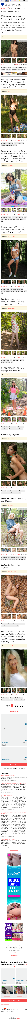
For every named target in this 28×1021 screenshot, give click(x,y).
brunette (9, 67)
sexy (10, 69)
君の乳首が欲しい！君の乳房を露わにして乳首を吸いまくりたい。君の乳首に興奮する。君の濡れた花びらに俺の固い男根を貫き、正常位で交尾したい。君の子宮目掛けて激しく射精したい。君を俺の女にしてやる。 (13, 787)
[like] (1, 64)
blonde (4, 143)
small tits (15, 219)
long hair (24, 67)
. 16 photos (13, 27)
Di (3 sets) (9, 374)
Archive (18, 9)
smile (19, 69)
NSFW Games (22, 768)
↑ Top (25, 1009)
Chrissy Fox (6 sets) (11, 571)
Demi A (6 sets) (10, 438)
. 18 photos (14, 156)
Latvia (17, 360)
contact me (18, 1018)
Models (4, 11)
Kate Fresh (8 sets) (11, 308)
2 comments (17, 64)
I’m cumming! (14, 955)
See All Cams (14, 765)
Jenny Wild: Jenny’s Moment (7, 795)
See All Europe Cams (14, 1000)
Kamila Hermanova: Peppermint (8, 775)
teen (24, 219)
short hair (10, 219)
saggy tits (3, 145)
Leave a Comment (16, 140)
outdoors (3, 69)
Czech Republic (15, 67)
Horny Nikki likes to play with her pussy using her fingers (13, 783)
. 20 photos (13, 369)
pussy (7, 69)
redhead (3, 625)
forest (20, 67)
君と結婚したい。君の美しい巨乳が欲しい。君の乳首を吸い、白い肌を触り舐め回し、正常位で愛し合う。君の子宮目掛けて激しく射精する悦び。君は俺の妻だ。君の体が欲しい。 (13, 843)
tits (24, 69)
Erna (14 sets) (10, 165)
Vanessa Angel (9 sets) (12, 37)
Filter (12, 8)
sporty (21, 219)
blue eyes (13, 557)
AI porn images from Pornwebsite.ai (10, 768)
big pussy (5, 67)
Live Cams (5, 8)
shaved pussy (14, 69)
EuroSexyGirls (13, 4)
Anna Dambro (10, 505)
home (22, 289)
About (17, 11)
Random (11, 11)
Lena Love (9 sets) (11, 236)
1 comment (17, 214)
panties (12, 291)
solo (22, 69)
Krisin (8, 91)
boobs (7, 289)
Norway (17, 217)
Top (24, 8)
